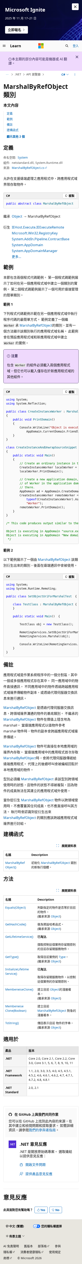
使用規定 (55, 1252)
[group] (41, 469)
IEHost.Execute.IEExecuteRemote (38, 227)
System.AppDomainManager (35, 250)
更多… (16, 256)
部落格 (42, 1246)
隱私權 (7, 1252)
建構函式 (13, 130)
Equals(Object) (15, 907)
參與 (58, 1246)
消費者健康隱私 (30, 1252)
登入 (76, 46)
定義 (10, 113)
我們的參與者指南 (42, 1130)
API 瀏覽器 (33, 74)
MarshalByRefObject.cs (28, 168)
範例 (10, 119)
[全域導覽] (4, 46)
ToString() (12, 1023)
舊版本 (28, 1246)
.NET (18, 74)
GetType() (12, 957)
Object (17, 216)
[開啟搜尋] (67, 46)
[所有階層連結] (7, 74)
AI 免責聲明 (11, 1246)
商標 (6, 1258)
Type (62, 957)
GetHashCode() (15, 924)
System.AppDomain (27, 245)
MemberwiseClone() (19, 989)
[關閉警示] (75, 6)
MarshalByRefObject (36, 325)
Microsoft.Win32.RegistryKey (35, 233)
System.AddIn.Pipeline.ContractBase (40, 239)
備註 (10, 124)
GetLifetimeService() (19, 937)
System (23, 157)
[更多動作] (75, 74)
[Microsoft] (41, 46)
